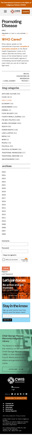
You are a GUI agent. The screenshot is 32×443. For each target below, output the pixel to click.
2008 (4, 227)
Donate (26, 12)
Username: (6, 241)
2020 (4, 188)
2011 (4, 218)
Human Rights (7, 130)
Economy (6, 104)
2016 (4, 201)
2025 (4, 172)
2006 (4, 234)
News (4, 140)
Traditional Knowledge (12, 153)
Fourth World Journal (11, 117)
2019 (4, 192)
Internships (10, 405)
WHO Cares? (12, 39)
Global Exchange (9, 123)
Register (5, 272)
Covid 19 (5, 97)
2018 (4, 195)
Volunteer (9, 407)
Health (4, 126)
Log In (5, 268)
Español (5, 110)
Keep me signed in (9, 255)
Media (4, 136)
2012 (4, 214)
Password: (5, 248)
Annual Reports (11, 411)
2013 (4, 211)
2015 (4, 205)
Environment (7, 107)
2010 (4, 221)
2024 (4, 175)
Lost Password (7, 274)
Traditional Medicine (10, 156)
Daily (4, 30)
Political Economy (10, 149)
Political (5, 146)
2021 (4, 185)
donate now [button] (13, 296)
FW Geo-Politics (8, 120)
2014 (4, 208)
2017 (4, 198)
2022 (4, 182)
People (4, 143)
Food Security (8, 113)
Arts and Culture (9, 94)
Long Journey (9, 81)
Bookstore (9, 409)
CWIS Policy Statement (9, 415)
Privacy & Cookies (20, 415)
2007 (4, 231)
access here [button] (13, 369)
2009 (4, 224)
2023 (4, 178)
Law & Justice (7, 133)
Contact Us (10, 403)
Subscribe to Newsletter (16, 398)
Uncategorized (8, 159)
